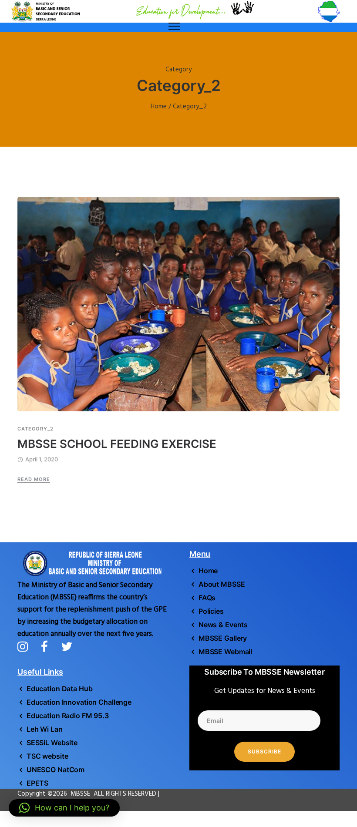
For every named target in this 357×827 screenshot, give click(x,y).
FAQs (207, 597)
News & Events (223, 624)
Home (159, 106)
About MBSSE (222, 584)
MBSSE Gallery (223, 638)
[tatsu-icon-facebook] (47, 646)
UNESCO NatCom (55, 769)
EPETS (37, 783)
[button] (64, 808)
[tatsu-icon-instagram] (25, 646)
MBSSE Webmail (225, 651)
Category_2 (35, 429)
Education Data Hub (60, 688)
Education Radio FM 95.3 (68, 715)
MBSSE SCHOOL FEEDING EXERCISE (116, 443)
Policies (211, 611)
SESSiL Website (52, 742)
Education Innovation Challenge (79, 702)
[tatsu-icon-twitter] (66, 646)
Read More (33, 479)
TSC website (47, 756)
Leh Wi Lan (45, 729)
